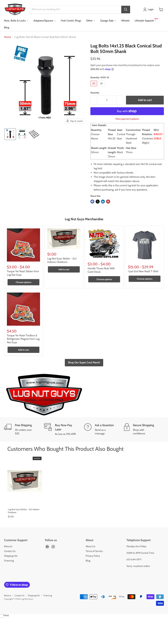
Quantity (94, 92)
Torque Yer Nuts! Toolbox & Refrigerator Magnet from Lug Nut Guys (23, 339)
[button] (149, 9)
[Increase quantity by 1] (119, 100)
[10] (94, 87)
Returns (8, 546)
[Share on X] (98, 201)
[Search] (125, 9)
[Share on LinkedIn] (103, 201)
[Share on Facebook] (92, 201)
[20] (102, 87)
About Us (90, 546)
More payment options (127, 119)
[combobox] (75, 9)
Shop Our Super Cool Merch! (84, 362)
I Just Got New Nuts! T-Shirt (143, 271)
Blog (88, 560)
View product (24, 501)
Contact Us (9, 551)
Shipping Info (11, 555)
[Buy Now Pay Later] (64, 429)
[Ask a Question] (104, 429)
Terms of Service (94, 551)
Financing (9, 560)
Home (7, 37)
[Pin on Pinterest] (108, 201)
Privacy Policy (93, 555)
